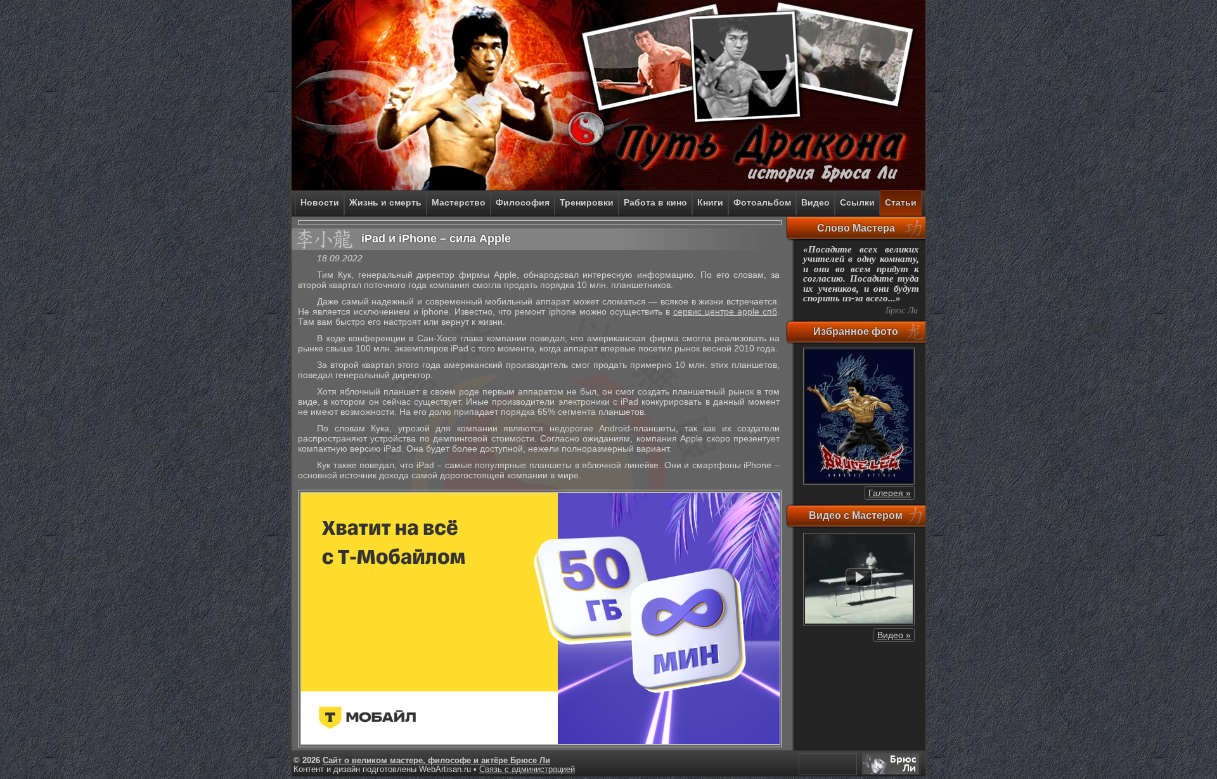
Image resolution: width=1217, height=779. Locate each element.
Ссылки (857, 202)
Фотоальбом (762, 202)
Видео (815, 202)
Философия (523, 202)
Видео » (894, 635)
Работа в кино (655, 202)
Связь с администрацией (527, 769)
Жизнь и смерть (385, 202)
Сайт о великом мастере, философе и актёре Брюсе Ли (436, 760)
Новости (319, 202)
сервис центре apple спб (725, 311)
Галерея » (889, 493)
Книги (710, 202)
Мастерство (459, 202)
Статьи (901, 202)
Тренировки (587, 202)
